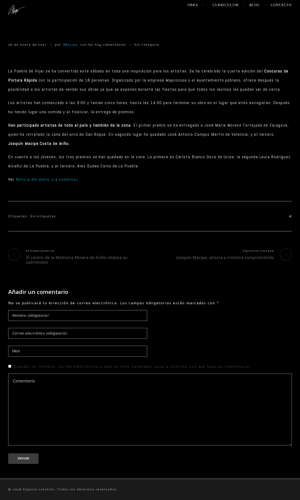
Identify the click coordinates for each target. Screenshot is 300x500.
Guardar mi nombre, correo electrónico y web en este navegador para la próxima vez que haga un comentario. (132, 366)
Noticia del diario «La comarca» (47, 179)
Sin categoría (146, 44)
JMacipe (70, 44)
